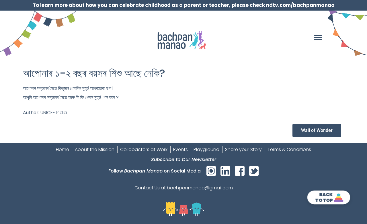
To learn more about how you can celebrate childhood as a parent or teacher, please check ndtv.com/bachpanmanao (183, 5)
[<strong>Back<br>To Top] (338, 197)
